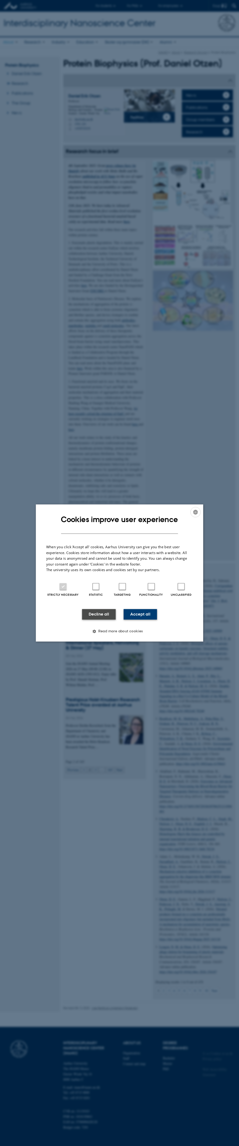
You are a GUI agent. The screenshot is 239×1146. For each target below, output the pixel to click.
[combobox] (195, 512)
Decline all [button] (99, 614)
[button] (119, 631)
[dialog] (119, 572)
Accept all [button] (140, 614)
